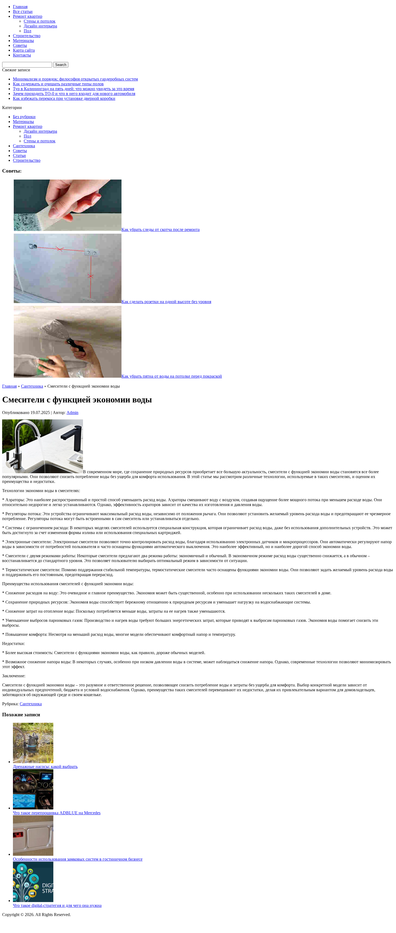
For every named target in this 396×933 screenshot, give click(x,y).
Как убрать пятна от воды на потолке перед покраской (171, 376)
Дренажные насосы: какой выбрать (45, 766)
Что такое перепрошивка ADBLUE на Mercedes (56, 813)
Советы (20, 45)
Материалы (23, 40)
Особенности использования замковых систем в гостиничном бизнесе (78, 859)
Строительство (26, 35)
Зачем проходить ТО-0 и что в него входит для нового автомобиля (74, 93)
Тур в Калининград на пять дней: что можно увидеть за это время (73, 88)
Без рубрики (24, 116)
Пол (27, 31)
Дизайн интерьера (40, 26)
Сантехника (24, 145)
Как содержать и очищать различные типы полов (58, 84)
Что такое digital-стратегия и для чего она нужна (57, 905)
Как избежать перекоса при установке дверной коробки (64, 98)
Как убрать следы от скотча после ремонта (160, 229)
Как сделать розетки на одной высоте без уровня (166, 301)
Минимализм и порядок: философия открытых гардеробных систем (75, 79)
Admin (72, 412)
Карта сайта (24, 50)
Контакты (22, 55)
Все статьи (23, 11)
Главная (20, 6)
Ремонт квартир (27, 16)
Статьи (19, 155)
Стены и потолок (39, 21)
